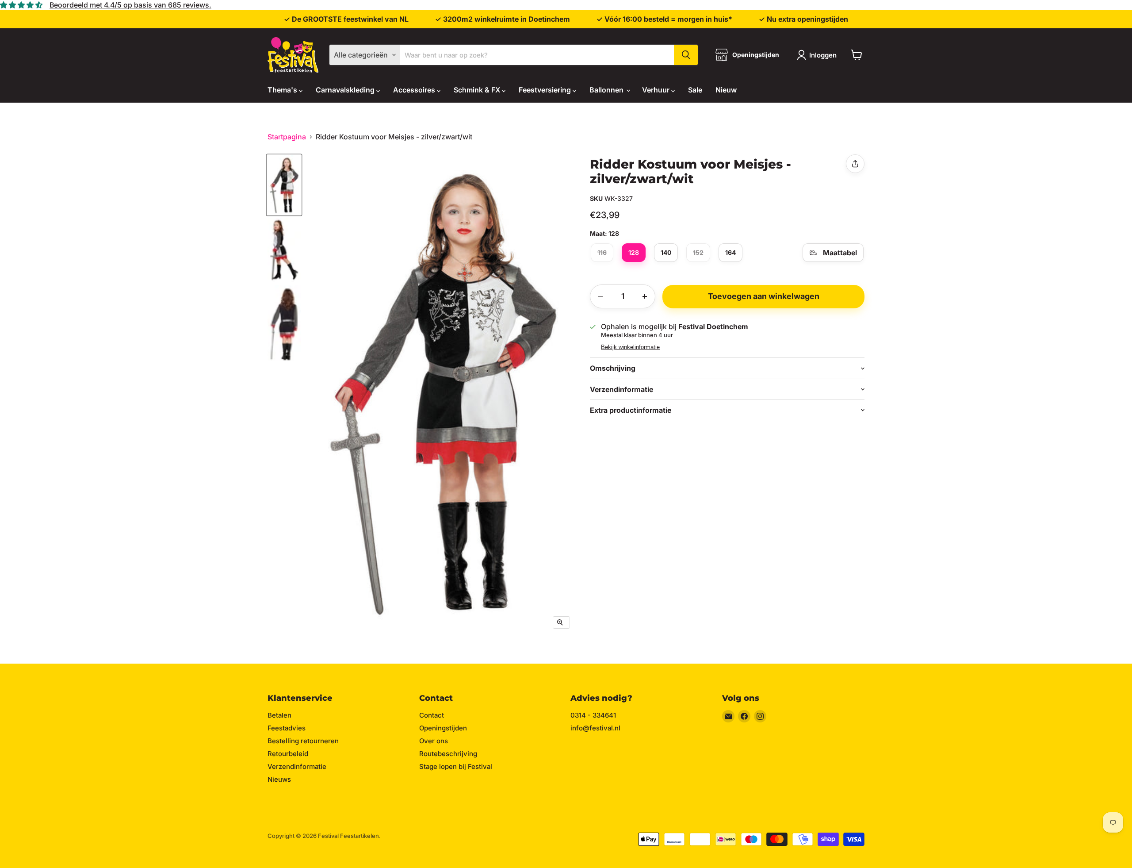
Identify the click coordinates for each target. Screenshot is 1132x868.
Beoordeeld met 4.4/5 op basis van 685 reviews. (130, 4)
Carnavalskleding (346, 89)
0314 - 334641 (593, 715)
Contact (431, 715)
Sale (695, 89)
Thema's (283, 89)
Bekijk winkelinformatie (630, 347)
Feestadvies (287, 728)
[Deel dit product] (855, 163)
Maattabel (840, 252)
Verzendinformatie (297, 766)
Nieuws (279, 779)
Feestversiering (546, 89)
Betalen (279, 715)
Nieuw (726, 89)
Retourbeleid (288, 753)
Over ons (433, 741)
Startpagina (287, 137)
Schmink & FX (478, 89)
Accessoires (415, 89)
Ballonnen (607, 89)
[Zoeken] (686, 55)
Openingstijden (443, 728)
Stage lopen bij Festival (455, 766)
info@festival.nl (595, 728)
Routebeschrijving (448, 753)
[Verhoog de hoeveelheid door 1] (645, 296)
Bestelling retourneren (303, 741)
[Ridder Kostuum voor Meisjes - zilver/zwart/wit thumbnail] (284, 184)
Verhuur (656, 89)
